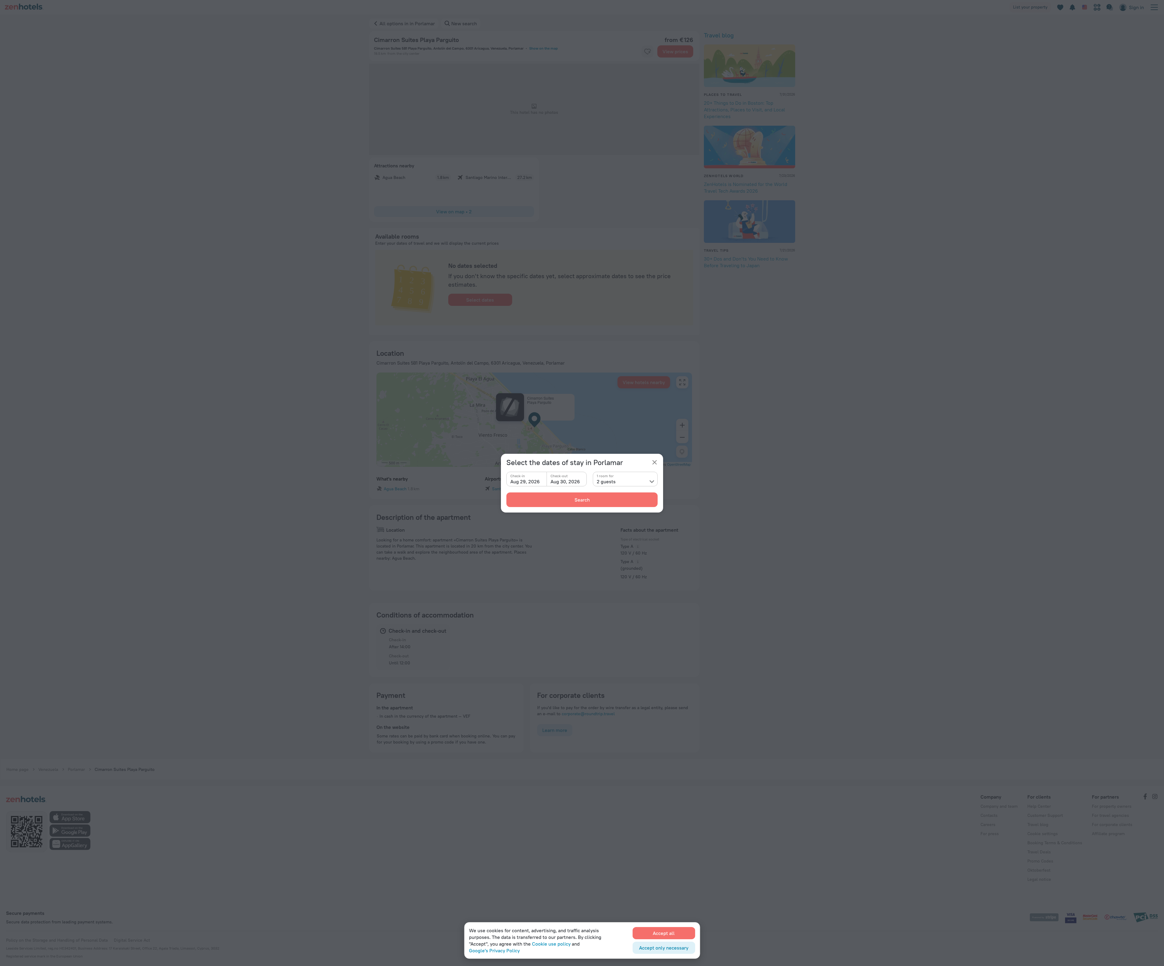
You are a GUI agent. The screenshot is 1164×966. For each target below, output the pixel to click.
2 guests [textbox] (606, 481)
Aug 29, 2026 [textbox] (525, 481)
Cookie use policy (551, 944)
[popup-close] (654, 462)
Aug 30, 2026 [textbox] (565, 481)
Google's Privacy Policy (494, 950)
